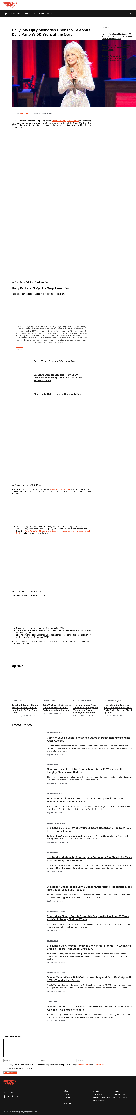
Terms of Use (99, 1065)
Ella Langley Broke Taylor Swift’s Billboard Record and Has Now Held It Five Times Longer (89, 829)
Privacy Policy (84, 1065)
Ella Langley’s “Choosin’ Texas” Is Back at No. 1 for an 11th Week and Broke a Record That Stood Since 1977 (89, 947)
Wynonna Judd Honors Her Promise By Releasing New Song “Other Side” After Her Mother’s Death (58, 377)
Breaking (46, 701)
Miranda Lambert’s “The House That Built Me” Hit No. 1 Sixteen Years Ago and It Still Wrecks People (89, 1008)
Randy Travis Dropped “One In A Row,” (55, 361)
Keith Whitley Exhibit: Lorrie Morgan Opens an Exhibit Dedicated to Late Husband (57, 707)
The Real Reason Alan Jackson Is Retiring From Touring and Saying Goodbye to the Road (85, 709)
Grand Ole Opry (59, 121)
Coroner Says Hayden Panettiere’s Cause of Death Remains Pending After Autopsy (116, 47)
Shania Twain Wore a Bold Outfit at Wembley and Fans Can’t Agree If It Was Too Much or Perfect (89, 979)
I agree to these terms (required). (19, 1069)
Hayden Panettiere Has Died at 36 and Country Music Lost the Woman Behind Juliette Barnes (117, 36)
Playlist (22, 701)
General (15, 701)
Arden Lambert (25, 113)
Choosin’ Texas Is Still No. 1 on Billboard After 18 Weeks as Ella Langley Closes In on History (115, 58)
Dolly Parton (73, 121)
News (89, 701)
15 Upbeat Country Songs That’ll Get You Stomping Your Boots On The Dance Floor (25, 709)
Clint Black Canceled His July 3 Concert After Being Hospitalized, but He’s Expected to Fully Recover (89, 888)
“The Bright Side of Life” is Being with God (57, 394)
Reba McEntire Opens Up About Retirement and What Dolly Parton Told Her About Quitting (118, 709)
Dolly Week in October (60, 489)
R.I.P (60, 733)
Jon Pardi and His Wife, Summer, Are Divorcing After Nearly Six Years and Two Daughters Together (89, 859)
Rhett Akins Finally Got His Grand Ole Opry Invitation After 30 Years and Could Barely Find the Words (88, 918)
